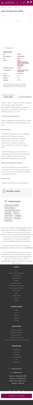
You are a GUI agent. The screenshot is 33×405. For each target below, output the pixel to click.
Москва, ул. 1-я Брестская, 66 (18, 378)
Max (23, 391)
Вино (16, 270)
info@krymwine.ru (17, 372)
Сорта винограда (16, 357)
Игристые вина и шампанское (16, 273)
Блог (16, 359)
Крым (19, 60)
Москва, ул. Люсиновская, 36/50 (17, 376)
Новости (16, 312)
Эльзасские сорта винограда (22, 71)
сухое (19, 68)
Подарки (16, 280)
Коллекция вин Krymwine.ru (16, 285)
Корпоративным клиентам (16, 337)
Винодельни (16, 354)
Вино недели (16, 290)
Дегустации (16, 352)
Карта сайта (16, 362)
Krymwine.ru (23, 230)
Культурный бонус (16, 335)
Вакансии (16, 317)
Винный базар (16, 295)
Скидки (16, 300)
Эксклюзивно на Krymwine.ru (16, 288)
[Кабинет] (24, 3)
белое (19, 54)
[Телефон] (17, 3)
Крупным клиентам (16, 283)
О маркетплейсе (16, 306)
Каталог (16, 267)
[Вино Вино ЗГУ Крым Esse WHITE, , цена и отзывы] (16, 19)
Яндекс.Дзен (19, 391)
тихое (19, 58)
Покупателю (16, 326)
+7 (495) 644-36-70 (16, 368)
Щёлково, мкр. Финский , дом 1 (17, 381)
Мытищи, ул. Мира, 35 (18, 383)
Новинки (16, 298)
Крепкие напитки (16, 278)
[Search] (20, 3)
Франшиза (16, 315)
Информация (16, 346)
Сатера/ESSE (20, 56)
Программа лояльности (16, 332)
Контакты (16, 320)
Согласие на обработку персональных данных (16, 340)
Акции (16, 310)
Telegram (14, 391)
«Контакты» (29, 248)
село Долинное (20, 65)
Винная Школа (16, 349)
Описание (8, 97)
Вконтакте (10, 391)
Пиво (16, 293)
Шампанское (16, 275)
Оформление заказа (16, 330)
